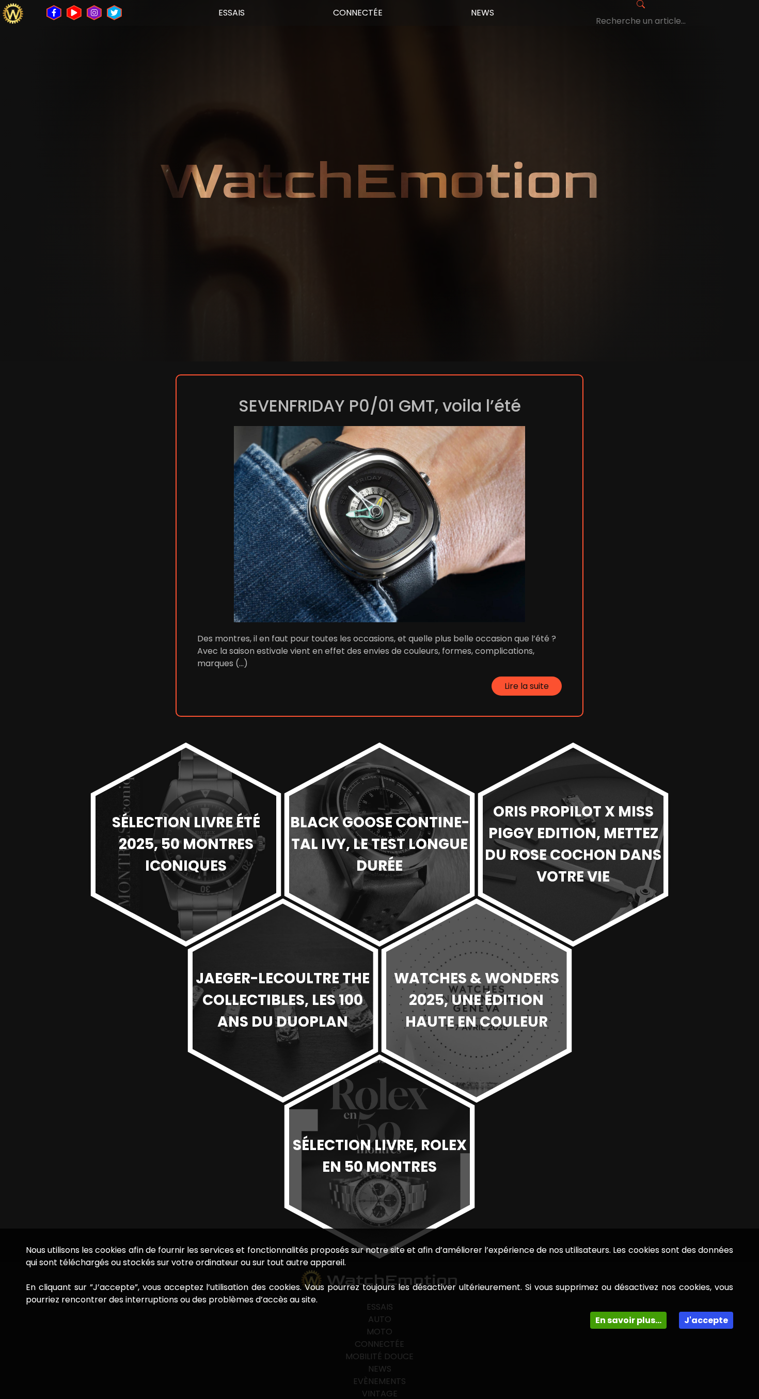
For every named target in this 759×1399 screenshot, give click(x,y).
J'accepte (706, 1320)
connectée (358, 13)
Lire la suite (526, 686)
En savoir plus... (628, 1320)
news (482, 13)
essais (231, 13)
